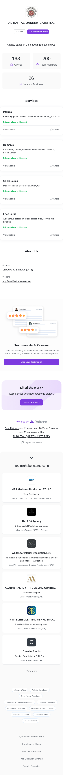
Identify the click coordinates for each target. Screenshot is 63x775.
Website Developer (40, 690)
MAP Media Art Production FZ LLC (31, 489)
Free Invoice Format (31, 751)
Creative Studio (32, 651)
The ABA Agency (31, 521)
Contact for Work (39, 31)
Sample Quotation (31, 766)
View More (31, 671)
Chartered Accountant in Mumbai (19, 702)
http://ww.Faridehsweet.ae (16, 281)
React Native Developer (31, 696)
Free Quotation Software (31, 758)
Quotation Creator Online (31, 736)
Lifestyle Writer (20, 690)
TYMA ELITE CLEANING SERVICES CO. (31, 619)
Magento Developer (21, 715)
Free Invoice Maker (31, 744)
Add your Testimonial (31, 362)
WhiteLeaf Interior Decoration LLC (31, 553)
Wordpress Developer (16, 708)
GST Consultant (30, 721)
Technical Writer (41, 715)
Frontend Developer (47, 702)
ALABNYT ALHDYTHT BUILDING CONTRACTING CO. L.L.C (31, 588)
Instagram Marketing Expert (42, 708)
